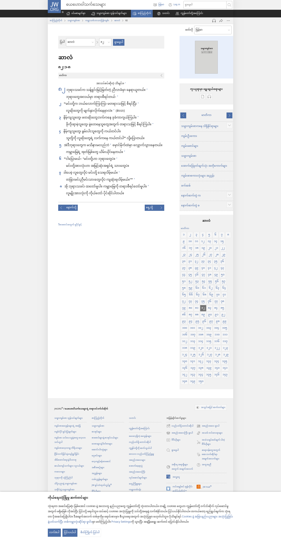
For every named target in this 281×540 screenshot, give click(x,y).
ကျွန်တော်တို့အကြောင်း (139, 428)
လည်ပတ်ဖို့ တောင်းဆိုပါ (140, 442)
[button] (109, 13)
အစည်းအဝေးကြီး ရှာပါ (179, 433)
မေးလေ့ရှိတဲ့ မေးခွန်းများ (140, 436)
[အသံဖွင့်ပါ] (214, 20)
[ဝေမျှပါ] (221, 20)
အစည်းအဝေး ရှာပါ (208, 426)
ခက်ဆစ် (186, 186)
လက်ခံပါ (54, 532)
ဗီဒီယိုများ (96, 491)
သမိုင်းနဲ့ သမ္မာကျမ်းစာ (64, 489)
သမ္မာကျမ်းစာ (73, 21)
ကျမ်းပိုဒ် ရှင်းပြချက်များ (65, 431)
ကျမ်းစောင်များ (189, 146)
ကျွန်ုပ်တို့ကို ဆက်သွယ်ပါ (140, 448)
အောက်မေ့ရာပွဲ (136, 466)
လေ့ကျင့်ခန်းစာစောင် (101, 461)
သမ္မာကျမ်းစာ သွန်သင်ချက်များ (68, 418)
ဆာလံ (117, 21)
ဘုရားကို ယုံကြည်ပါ (63, 477)
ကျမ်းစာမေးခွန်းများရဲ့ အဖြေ (67, 426)
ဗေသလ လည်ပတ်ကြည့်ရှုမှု (141, 454)
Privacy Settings (121, 522)
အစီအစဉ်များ (98, 467)
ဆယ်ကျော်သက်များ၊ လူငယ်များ (69, 466)
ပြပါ (62, 42)
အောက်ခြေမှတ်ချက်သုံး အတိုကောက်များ (204, 166)
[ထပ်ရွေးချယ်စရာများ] (228, 20)
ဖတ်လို (189, 30)
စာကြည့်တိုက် (56, 21)
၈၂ (62, 89)
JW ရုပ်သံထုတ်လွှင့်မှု (102, 485)
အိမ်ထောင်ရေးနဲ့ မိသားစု (65, 460)
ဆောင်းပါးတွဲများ (99, 449)
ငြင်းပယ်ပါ (70, 532)
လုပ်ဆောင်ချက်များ (138, 477)
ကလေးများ (59, 471)
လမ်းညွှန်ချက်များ (100, 479)
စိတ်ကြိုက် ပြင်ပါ (90, 532)
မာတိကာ (206, 115)
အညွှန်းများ (97, 473)
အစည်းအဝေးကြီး (137, 472)
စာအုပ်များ (97, 431)
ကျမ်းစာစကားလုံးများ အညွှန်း (197, 176)
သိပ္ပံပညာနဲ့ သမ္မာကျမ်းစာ (65, 483)
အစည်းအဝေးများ (137, 460)
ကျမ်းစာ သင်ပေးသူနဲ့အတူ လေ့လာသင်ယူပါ (70, 440)
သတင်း (132, 418)
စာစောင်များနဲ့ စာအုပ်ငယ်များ (105, 437)
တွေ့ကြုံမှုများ (135, 483)
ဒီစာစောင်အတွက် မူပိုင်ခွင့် (70, 224)
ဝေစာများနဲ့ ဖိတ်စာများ (102, 443)
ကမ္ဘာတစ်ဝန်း (135, 489)
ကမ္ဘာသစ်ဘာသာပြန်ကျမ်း (97, 21)
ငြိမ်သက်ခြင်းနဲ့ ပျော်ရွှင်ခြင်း (66, 454)
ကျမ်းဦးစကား (189, 136)
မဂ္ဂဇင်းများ (97, 455)
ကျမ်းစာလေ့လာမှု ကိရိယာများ (68, 448)
